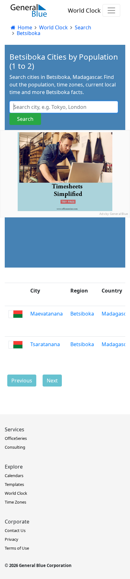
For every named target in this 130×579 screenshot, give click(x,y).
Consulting (15, 447)
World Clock (84, 10)
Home (24, 27)
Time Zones (15, 502)
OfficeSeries (16, 438)
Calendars (14, 475)
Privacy (11, 539)
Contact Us (15, 530)
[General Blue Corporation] (29, 10)
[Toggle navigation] (111, 10)
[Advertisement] (65, 282)
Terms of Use (17, 548)
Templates (14, 484)
